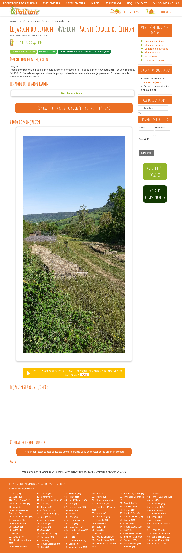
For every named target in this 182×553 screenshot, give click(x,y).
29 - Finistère (45, 537)
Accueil (27, 21)
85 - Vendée (155, 507)
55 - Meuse (99, 513)
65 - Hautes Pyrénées (132, 493)
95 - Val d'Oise (156, 543)
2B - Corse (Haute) (19, 500)
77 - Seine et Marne (131, 537)
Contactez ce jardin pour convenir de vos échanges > (74, 108)
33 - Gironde (72, 493)
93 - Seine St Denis (158, 537)
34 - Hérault (72, 497)
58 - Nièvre (99, 523)
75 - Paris (126, 530)
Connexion (165, 11)
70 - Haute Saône (130, 513)
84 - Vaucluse (156, 503)
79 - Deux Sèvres (130, 543)
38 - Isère (71, 510)
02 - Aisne (15, 497)
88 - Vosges (154, 517)
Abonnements (75, 3)
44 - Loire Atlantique (76, 530)
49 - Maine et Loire (75, 547)
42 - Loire (71, 524)
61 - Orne (98, 533)
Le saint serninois (154, 41)
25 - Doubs (44, 524)
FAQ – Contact (137, 3)
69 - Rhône (127, 510)
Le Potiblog (113, 3)
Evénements (51, 3)
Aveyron (46, 21)
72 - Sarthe (127, 520)
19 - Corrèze (44, 507)
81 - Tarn (153, 493)
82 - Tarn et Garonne (159, 497)
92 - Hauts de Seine (158, 533)
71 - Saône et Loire (131, 516)
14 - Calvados (18, 546)
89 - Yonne (154, 520)
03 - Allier (15, 507)
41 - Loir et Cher (74, 520)
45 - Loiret (71, 534)
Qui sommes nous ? (166, 3)
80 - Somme (127, 547)
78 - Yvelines (128, 540)
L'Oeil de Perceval (155, 59)
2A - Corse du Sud (19, 503)
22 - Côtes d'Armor (48, 513)
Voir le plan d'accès (155, 171)
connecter (92, 451)
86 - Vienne (155, 510)
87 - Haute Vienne (158, 513)
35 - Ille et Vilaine (75, 500)
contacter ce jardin (151, 82)
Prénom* (158, 127)
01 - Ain (15, 493)
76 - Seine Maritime (131, 533)
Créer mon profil (132, 11)
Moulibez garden (154, 44)
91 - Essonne (156, 530)
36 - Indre (70, 503)
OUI (84, 374)
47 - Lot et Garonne (75, 540)
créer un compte (115, 451)
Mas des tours (153, 52)
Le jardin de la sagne (156, 48)
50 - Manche (99, 493)
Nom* (142, 127)
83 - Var (153, 500)
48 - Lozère (71, 544)
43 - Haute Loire (73, 527)
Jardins (36, 21)
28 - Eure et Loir (47, 534)
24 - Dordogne (46, 520)
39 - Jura (70, 513)
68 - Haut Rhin (129, 506)
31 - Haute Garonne (48, 544)
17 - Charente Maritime (49, 500)
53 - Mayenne (100, 503)
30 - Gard (43, 540)
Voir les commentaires (155, 193)
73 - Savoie (127, 523)
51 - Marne (99, 497)
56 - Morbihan (101, 516)
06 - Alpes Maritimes (21, 516)
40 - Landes (71, 517)
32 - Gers (43, 547)
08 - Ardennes (17, 523)
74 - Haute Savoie (131, 527)
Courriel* (144, 139)
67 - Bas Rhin (128, 503)
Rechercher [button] (140, 112)
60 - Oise (98, 530)
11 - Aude (15, 533)
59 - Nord (99, 527)
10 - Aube (15, 530)
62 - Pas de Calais (103, 537)
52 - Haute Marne (102, 500)
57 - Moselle (100, 520)
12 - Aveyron (16, 537)
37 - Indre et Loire (75, 507)
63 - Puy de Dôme (103, 540)
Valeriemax (151, 56)
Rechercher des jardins (20, 3)
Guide (95, 3)
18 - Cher (43, 503)
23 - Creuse (44, 517)
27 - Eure (43, 530)
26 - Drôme (44, 527)
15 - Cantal (44, 493)
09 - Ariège (16, 527)
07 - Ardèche (17, 520)
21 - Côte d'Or (46, 510)
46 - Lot (69, 537)
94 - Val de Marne (158, 540)
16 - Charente (45, 497)
